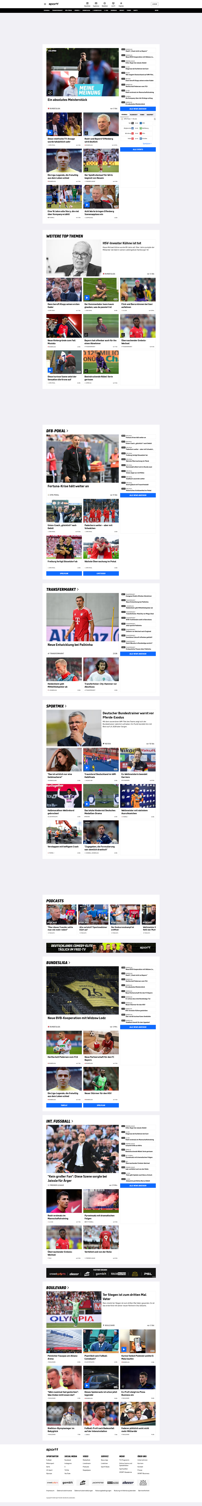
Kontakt (140, 1467)
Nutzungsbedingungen (103, 1491)
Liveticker (104, 1463)
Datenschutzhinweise (64, 1491)
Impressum (50, 1491)
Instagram (68, 1463)
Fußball (48, 1460)
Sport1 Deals (105, 1467)
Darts (48, 1467)
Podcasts (86, 1467)
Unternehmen (143, 1460)
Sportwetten (123, 1469)
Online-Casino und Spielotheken (125, 1464)
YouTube (67, 1473)
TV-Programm (124, 1460)
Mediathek (86, 1460)
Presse (140, 1470)
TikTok (66, 1470)
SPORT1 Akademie (125, 1472)
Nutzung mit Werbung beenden (125, 1491)
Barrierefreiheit (143, 1491)
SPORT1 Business (143, 1473)
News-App (104, 1460)
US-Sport (49, 1470)
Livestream (87, 1463)
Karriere (140, 1463)
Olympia (49, 1473)
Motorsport (50, 1463)
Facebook (67, 1460)
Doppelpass (87, 1470)
